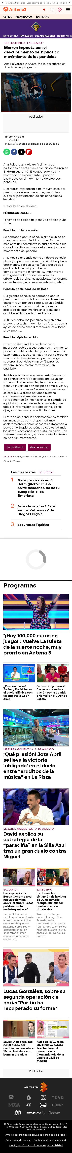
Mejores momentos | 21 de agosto (28, 749)
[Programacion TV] (52, 10)
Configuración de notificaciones (27, 1145)
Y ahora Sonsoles (15, 3)
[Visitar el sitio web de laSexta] (29, 1097)
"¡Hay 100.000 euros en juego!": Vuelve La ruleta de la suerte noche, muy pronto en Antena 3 (32, 644)
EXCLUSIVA (11, 889)
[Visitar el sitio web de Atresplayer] (36, 1112)
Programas (24, 16)
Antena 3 (8, 456)
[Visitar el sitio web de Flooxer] (54, 1112)
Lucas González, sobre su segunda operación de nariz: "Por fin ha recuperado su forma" (34, 1000)
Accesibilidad (55, 1145)
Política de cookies (56, 1135)
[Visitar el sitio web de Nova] (57, 1097)
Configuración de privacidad (49, 1140)
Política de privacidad (31, 1135)
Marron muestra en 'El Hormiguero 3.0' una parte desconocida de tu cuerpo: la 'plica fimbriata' (39, 488)
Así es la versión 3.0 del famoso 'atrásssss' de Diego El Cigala (37, 510)
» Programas (22, 456)
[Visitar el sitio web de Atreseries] (29, 1105)
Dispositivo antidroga (39, 3)
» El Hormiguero (39, 456)
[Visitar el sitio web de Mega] (14, 1105)
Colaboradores (44, 36)
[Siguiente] (69, 3)
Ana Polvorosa (39, 447)
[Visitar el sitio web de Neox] (43, 1097)
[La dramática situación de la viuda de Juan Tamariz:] (53, 877)
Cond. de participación (18, 1140)
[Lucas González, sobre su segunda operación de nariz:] (36, 968)
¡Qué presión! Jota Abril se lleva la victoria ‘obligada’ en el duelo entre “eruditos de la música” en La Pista (32, 765)
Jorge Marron (15, 447)
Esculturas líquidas (33, 525)
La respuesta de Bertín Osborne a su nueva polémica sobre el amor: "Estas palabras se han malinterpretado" (18, 901)
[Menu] (68, 10)
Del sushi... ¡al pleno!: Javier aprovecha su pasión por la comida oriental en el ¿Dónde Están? (52, 693)
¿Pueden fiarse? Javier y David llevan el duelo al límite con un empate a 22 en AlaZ (17, 693)
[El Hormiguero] (36, 31)
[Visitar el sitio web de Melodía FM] (18, 1112)
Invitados (26, 36)
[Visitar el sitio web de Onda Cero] (43, 1105)
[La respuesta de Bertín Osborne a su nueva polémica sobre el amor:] (19, 877)
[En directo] (44, 10)
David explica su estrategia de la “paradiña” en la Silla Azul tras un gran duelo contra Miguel (34, 845)
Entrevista (10, 36)
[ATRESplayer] (60, 10)
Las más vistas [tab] (23, 472)
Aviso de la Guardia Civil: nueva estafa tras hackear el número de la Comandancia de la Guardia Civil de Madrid (50, 1051)
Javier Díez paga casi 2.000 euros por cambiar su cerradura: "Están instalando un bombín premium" (18, 1048)
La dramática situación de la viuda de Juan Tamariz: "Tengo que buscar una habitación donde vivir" (51, 901)
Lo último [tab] (46, 472)
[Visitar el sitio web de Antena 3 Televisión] (14, 1097)
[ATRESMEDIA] (36, 1087)
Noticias (42, 16)
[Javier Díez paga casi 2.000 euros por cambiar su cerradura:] (19, 1029)
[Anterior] (2, 3)
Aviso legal (11, 1135)
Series (7, 16)
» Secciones (57, 456)
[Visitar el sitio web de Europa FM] (57, 1105)
